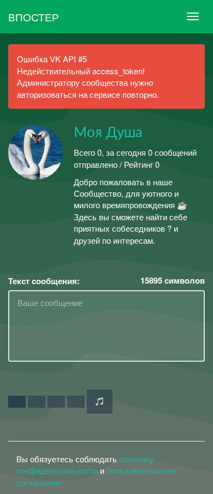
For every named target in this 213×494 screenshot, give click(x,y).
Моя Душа (108, 133)
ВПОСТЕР (33, 16)
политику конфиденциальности (84, 464)
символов (172, 280)
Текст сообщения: (44, 281)
